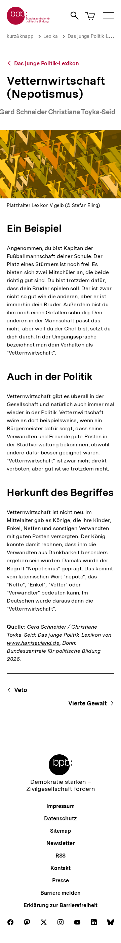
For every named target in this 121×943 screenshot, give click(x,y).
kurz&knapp (20, 36)
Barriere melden (60, 893)
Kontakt (60, 868)
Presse (60, 880)
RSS (60, 856)
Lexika (50, 36)
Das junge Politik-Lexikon (46, 63)
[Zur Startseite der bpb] (28, 22)
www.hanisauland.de (33, 643)
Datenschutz (60, 818)
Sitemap (60, 831)
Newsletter (60, 843)
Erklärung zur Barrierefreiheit (60, 905)
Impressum (60, 806)
